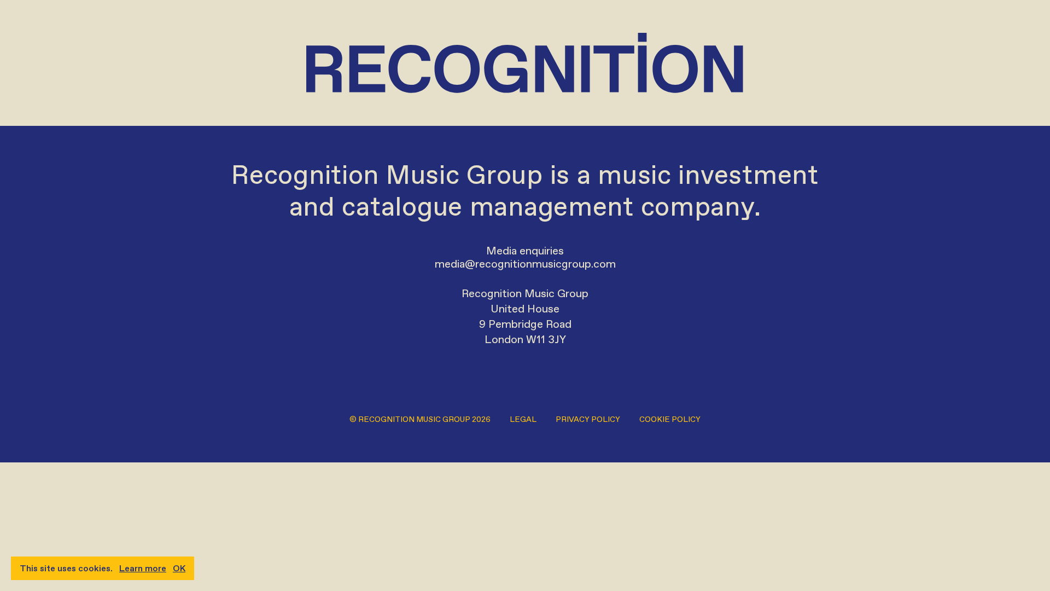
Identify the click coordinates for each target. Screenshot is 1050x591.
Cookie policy (670, 419)
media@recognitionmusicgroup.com (525, 263)
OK (179, 568)
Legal (523, 419)
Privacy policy (588, 419)
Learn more (142, 568)
